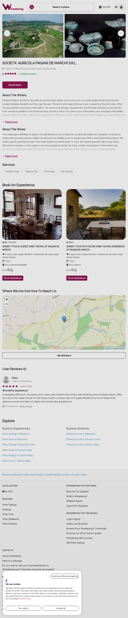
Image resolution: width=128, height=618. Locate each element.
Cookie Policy (25, 599)
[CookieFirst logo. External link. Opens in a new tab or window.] (6, 580)
